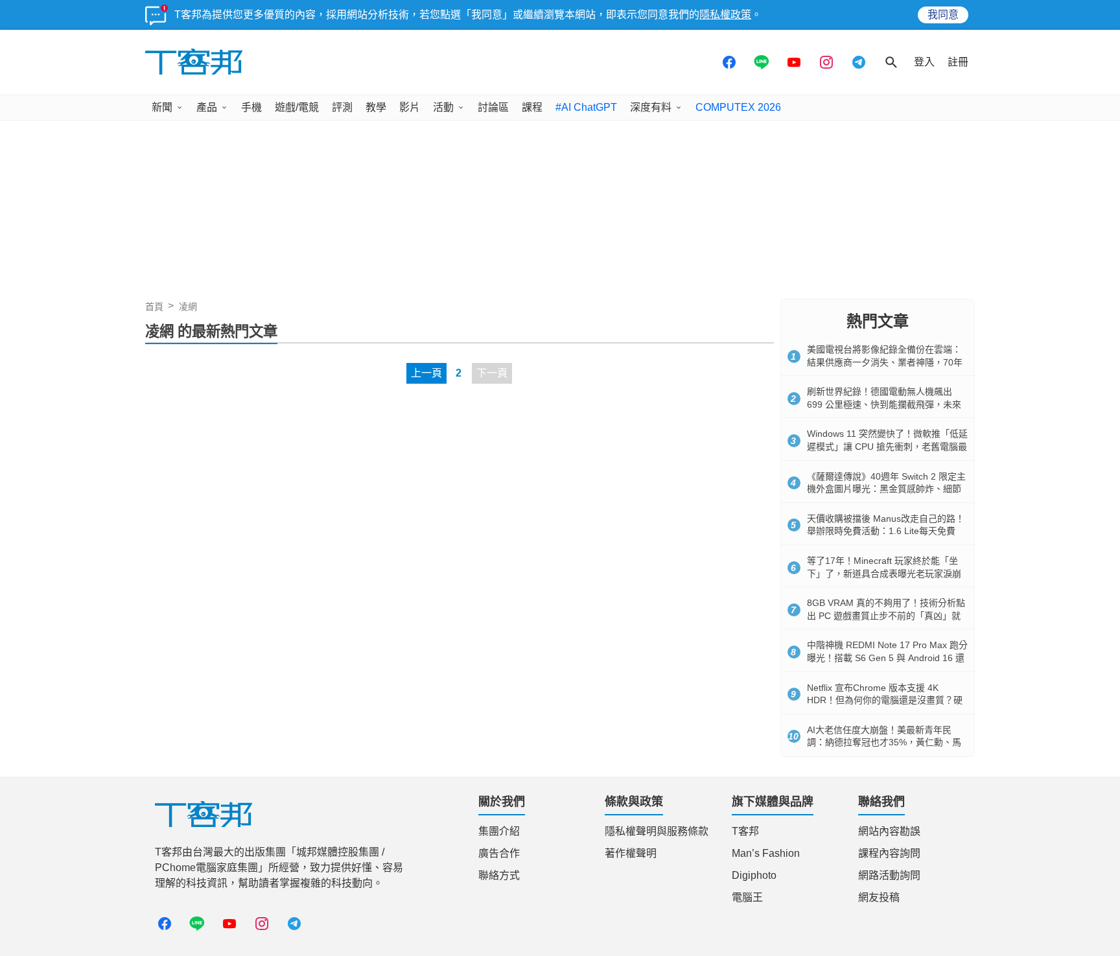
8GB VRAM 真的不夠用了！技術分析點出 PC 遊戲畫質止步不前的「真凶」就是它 (886, 615)
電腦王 (747, 897)
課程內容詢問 (889, 853)
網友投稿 (879, 897)
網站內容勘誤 (889, 831)
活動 (443, 107)
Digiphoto (754, 875)
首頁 (154, 306)
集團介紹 (499, 831)
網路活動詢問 (889, 875)
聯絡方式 (499, 875)
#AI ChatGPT (586, 107)
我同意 (943, 14)
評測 (342, 107)
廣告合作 (499, 853)
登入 (924, 61)
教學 (376, 107)
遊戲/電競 (297, 107)
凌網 (188, 306)
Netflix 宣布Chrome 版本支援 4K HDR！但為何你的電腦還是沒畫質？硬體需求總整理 (884, 700)
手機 (251, 107)
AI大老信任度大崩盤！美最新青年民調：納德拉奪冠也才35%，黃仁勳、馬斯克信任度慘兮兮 (884, 742)
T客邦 (745, 831)
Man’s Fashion (766, 853)
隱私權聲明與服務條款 (656, 831)
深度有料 (650, 107)
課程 (532, 107)
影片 (409, 107)
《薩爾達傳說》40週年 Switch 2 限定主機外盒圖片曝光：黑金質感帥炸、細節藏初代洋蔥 (886, 489)
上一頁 (426, 373)
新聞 (162, 107)
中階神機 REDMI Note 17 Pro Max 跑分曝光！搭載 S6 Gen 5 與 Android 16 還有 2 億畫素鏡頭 (887, 657)
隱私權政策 (725, 14)
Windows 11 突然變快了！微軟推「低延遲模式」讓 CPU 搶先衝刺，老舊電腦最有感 (887, 446)
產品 (206, 107)
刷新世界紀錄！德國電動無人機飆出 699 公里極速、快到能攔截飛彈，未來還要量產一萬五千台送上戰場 (884, 404)
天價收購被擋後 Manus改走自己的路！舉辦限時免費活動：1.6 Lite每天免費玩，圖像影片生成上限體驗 (885, 531)
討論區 (493, 107)
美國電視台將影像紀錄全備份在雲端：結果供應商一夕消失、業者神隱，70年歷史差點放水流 (884, 362)
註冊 (958, 61)
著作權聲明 (631, 853)
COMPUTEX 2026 (738, 107)
